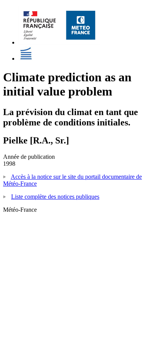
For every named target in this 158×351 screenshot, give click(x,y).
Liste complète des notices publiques (55, 196)
